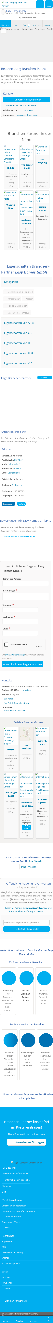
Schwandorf (13, 464)
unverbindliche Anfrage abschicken (22, 664)
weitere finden (26, 995)
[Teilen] (42, 1319)
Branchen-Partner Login (15, 1300)
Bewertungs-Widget (11, 1222)
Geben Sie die (20, 536)
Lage (16, 25)
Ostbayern (17, 485)
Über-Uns (6, 1186)
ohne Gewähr (35, 861)
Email (5, 628)
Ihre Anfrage (9, 590)
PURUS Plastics (42, 209)
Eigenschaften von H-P (18, 343)
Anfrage (48, 25)
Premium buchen (12, 1216)
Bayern (17, 468)
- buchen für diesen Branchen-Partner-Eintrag (45, 1060)
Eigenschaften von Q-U (18, 353)
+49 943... (15, 110)
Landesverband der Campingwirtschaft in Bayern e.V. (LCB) (26, 222)
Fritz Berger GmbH (26, 166)
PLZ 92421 (19, 460)
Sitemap (5, 1257)
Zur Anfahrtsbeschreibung (16, 703)
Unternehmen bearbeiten (14, 1205)
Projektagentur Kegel (42, 801)
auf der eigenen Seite (27, 1059)
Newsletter (7, 1282)
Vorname (7, 605)
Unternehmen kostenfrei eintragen (18, 1211)
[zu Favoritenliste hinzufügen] (3, 31)
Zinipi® (11, 168)
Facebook (6, 1277)
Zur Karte (8, 698)
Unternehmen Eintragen (28, 1142)
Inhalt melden (28, 866)
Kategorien (11, 281)
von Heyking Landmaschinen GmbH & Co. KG (42, 161)
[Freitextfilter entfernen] (40, 4)
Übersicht (5, 25)
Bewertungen (37, 25)
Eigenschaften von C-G (18, 333)
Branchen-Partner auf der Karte (20, 105)
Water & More (10, 206)
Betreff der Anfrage (12, 579)
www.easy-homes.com (27, 115)
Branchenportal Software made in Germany (19, 1315)
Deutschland (14, 472)
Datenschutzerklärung (15, 654)
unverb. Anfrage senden (27, 99)
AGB (4, 1247)
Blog (4, 1191)
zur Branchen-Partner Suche (3, 11)
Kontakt (21, 504)
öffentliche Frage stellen (27, 929)
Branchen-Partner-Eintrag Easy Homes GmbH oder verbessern (10, 1064)
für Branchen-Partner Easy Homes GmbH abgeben (8, 1000)
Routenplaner (45, 377)
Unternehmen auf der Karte (15, 1173)
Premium (47, 136)
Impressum (7, 1241)
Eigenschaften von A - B (19, 322)
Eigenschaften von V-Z (18, 363)
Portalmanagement (11, 1263)
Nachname (8, 617)
